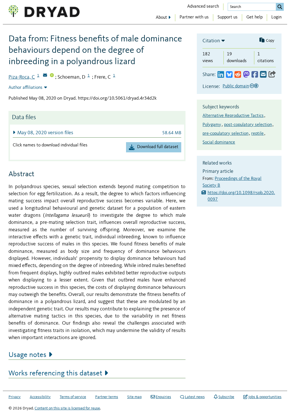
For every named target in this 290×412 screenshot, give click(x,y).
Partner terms (106, 397)
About (161, 17)
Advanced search (203, 6)
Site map (134, 397)
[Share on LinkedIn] (221, 75)
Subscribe (226, 397)
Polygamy (211, 125)
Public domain (236, 86)
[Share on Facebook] (254, 75)
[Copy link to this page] (272, 75)
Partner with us (194, 17)
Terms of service (73, 397)
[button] (97, 132)
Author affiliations (25, 87)
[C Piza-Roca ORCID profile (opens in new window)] (51, 75)
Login (276, 17)
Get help (254, 17)
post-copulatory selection (248, 125)
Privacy (14, 397)
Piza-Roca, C (21, 77)
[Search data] (280, 7)
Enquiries (163, 397)
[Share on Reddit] (237, 75)
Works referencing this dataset (55, 373)
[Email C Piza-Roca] (45, 75)
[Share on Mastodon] (246, 75)
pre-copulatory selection (225, 133)
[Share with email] (263, 75)
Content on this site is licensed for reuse (67, 408)
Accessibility (40, 397)
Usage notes (27, 355)
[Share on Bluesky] (229, 75)
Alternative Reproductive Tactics (233, 115)
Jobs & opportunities (265, 397)
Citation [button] (211, 40)
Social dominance (218, 142)
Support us (228, 17)
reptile (257, 133)
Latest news (195, 397)
